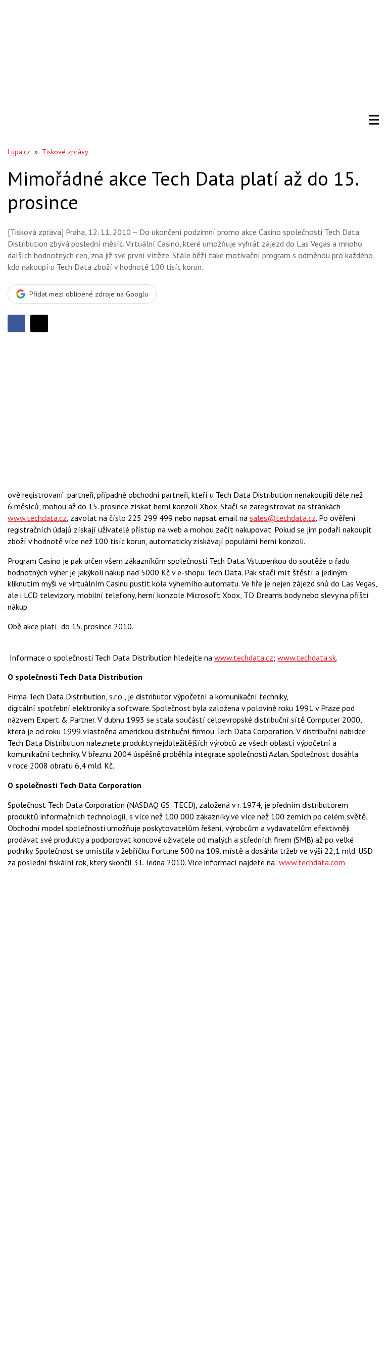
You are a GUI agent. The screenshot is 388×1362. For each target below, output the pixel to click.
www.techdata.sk (306, 658)
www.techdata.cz (37, 518)
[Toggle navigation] (374, 120)
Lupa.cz (19, 151)
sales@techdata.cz (283, 518)
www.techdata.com (312, 862)
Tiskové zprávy (65, 151)
